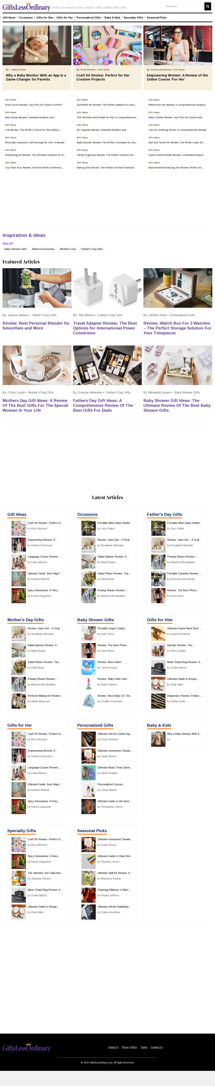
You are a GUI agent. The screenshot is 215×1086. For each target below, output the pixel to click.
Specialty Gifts (21, 830)
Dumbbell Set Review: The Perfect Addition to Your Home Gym (106, 104)
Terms (144, 1047)
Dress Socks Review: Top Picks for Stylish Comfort (33, 104)
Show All (8, 243)
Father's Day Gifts (92, 249)
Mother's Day (68, 249)
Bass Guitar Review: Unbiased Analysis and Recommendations (29, 117)
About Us (113, 1047)
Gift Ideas (16, 514)
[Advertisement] (107, 1078)
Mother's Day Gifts (40, 392)
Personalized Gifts (182, 315)
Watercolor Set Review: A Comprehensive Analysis (177, 104)
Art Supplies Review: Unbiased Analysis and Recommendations (101, 130)
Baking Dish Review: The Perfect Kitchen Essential (105, 167)
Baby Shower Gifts (15, 249)
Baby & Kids (159, 725)
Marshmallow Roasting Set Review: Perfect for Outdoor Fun (175, 167)
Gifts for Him (160, 620)
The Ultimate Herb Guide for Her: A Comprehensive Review (106, 117)
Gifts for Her (19, 725)
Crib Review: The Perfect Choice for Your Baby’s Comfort (32, 130)
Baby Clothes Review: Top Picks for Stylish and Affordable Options (175, 117)
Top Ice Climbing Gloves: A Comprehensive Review (177, 130)
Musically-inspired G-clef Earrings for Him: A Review (34, 142)
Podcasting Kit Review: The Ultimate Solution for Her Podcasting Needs (35, 155)
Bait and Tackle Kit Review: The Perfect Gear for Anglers (175, 142)
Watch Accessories (43, 249)
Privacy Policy (129, 1047)
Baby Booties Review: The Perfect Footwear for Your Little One (107, 142)
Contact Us (157, 1047)
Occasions (87, 514)
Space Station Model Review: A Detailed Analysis (176, 155)
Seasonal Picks (92, 830)
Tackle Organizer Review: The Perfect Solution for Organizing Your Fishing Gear (105, 155)
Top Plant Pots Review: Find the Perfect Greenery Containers (33, 167)
